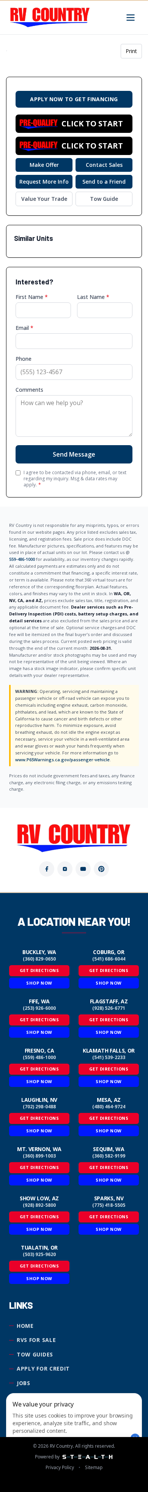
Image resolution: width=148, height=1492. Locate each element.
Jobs (23, 1383)
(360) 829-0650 (39, 959)
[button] (74, 124)
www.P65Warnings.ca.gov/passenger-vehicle (62, 759)
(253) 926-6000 (39, 1008)
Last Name (93, 296)
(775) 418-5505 (108, 1205)
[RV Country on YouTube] (83, 869)
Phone (23, 358)
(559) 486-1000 (39, 1057)
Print (131, 51)
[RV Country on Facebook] (46, 869)
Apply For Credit (43, 1368)
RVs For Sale (36, 1339)
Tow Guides (35, 1354)
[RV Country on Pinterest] (101, 869)
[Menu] (130, 17)
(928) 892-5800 (39, 1205)
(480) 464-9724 (108, 1107)
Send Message (74, 454)
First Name (32, 296)
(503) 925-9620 (39, 1254)
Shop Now (39, 983)
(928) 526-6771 (108, 1008)
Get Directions (39, 970)
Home (25, 1325)
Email (24, 327)
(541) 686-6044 (108, 959)
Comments (29, 389)
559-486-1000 (22, 559)
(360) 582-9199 (108, 1156)
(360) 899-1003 (39, 1156)
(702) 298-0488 (39, 1107)
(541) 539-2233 (108, 1057)
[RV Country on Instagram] (64, 869)
